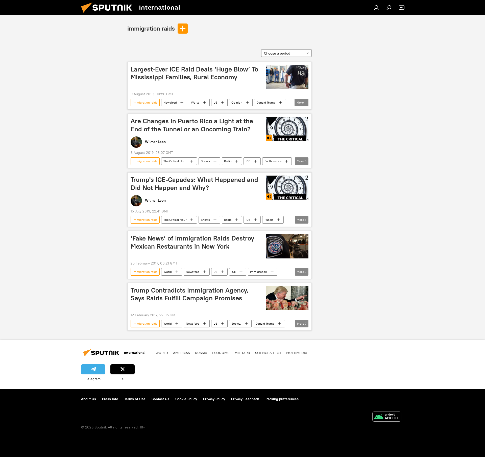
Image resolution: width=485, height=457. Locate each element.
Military (242, 352)
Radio (228, 161)
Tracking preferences (282, 399)
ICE (248, 161)
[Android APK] (387, 417)
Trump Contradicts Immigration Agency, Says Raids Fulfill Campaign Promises (190, 294)
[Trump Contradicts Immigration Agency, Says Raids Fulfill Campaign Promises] (287, 298)
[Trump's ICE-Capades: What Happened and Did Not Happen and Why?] (287, 188)
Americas (181, 352)
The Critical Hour (175, 161)
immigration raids (151, 28)
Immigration (258, 272)
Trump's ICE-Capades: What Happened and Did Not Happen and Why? (194, 183)
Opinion (236, 102)
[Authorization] (376, 8)
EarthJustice (272, 161)
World (195, 102)
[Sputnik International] (108, 14)
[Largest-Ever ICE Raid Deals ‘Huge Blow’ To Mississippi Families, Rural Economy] (287, 77)
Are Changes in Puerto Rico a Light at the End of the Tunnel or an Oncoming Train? (192, 125)
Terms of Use (135, 399)
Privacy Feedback (245, 399)
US (215, 102)
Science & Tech (268, 352)
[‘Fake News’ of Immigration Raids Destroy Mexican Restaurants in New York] (287, 246)
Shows (205, 161)
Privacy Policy (214, 399)
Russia (268, 220)
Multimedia (296, 352)
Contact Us (160, 399)
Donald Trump (266, 102)
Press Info (110, 399)
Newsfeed (170, 102)
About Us (88, 399)
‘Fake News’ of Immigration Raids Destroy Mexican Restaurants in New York (192, 242)
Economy (221, 352)
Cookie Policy (186, 399)
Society (236, 323)
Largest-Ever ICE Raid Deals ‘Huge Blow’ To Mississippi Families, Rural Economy (194, 73)
